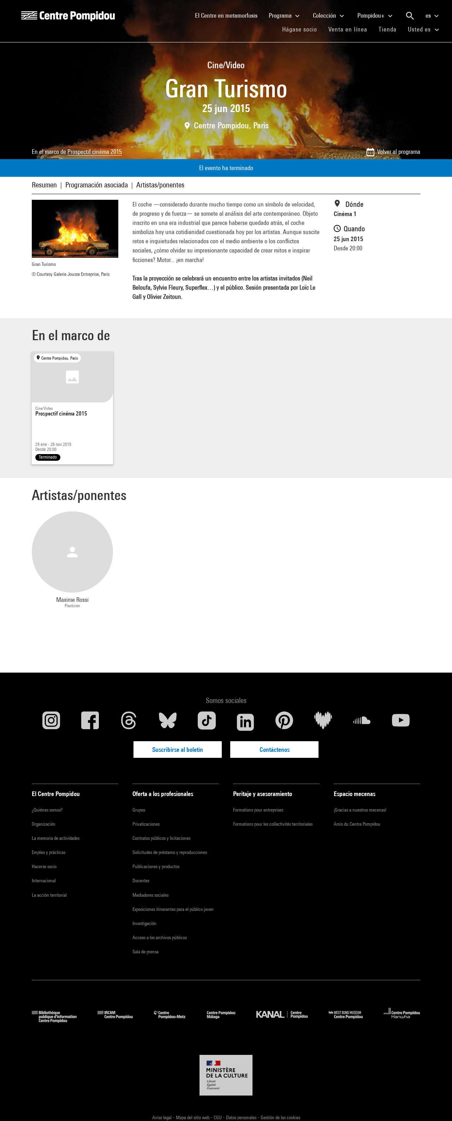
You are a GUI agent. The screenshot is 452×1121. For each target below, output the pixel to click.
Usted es (420, 29)
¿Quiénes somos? (47, 810)
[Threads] (128, 722)
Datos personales (241, 1117)
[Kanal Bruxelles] (287, 1020)
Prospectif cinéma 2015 (94, 151)
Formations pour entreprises (258, 810)
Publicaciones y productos (155, 866)
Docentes (140, 880)
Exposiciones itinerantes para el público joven (173, 909)
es (429, 15)
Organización (43, 824)
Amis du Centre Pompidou (357, 824)
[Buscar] (410, 16)
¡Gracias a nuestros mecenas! (360, 810)
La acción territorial (49, 895)
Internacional (44, 880)
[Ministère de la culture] (226, 1075)
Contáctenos (275, 749)
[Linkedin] (245, 722)
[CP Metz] (175, 1020)
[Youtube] (400, 722)
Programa (281, 15)
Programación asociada (96, 184)
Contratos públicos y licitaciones (161, 838)
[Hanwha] (402, 1020)
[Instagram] (51, 722)
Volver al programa (398, 151)
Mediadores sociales (150, 895)
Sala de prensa (145, 951)
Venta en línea (347, 29)
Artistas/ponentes (160, 184)
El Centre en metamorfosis (229, 15)
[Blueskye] (167, 722)
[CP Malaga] (226, 1020)
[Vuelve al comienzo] (435, 1104)
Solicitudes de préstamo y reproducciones (169, 852)
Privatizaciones (146, 824)
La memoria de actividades (55, 838)
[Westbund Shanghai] (351, 1020)
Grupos (138, 810)
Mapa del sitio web (193, 1117)
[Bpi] (59, 1020)
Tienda (390, 29)
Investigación (144, 923)
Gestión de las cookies (280, 1117)
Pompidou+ (371, 15)
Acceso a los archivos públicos (159, 937)
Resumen (44, 184)
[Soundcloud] (362, 722)
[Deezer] (323, 722)
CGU (218, 1117)
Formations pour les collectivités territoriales (273, 824)
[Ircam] (120, 1020)
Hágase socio (302, 29)
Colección (325, 15)
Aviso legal (162, 1117)
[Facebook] (90, 722)
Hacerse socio (44, 866)
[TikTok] (206, 722)
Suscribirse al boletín (177, 749)
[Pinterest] (284, 722)
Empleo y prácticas (48, 852)
